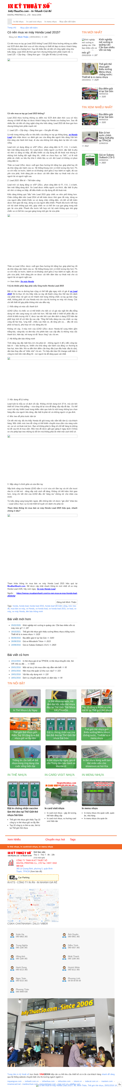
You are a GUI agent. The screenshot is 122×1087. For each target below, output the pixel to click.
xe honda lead (42, 608)
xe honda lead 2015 (57, 608)
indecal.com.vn (91, 1081)
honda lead (24, 606)
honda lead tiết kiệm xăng (56, 606)
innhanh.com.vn (32, 1081)
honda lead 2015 (37, 606)
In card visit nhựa (34, 22)
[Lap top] (79, 1085)
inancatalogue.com (48, 1084)
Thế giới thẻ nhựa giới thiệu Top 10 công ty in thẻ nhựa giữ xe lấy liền (25, 735)
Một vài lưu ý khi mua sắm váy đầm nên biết (42, 667)
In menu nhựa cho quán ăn (95, 818)
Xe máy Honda (27, 281)
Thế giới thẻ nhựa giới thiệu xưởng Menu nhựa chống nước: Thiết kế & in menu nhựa (96, 733)
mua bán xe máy (18, 608)
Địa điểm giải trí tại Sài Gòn (35, 638)
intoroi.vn (78, 1081)
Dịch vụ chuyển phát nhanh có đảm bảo (40, 678)
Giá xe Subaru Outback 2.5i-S (36, 645)
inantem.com (107, 1081)
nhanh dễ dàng (108, 1074)
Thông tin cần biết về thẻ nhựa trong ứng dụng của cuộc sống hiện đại (25, 763)
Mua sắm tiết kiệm (68, 22)
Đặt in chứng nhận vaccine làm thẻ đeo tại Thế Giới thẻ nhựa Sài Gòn (61, 735)
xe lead (70, 608)
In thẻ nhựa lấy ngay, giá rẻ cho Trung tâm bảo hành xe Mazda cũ (61, 763)
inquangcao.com (14, 1081)
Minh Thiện (23, 37)
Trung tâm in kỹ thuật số (18, 1074)
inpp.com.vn (63, 1084)
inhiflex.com (75, 1084)
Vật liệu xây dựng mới (33, 674)
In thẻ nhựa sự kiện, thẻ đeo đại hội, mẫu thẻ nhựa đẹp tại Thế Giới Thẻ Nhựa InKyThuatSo (61, 706)
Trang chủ (11, 27)
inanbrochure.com (30, 1084)
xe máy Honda (18, 611)
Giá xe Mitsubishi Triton (33, 641)
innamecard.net (14, 1084)
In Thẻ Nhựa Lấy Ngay (25, 710)
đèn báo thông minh (34, 611)
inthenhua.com (48, 1081)
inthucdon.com (64, 1081)
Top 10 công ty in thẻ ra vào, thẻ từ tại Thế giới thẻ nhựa (96, 709)
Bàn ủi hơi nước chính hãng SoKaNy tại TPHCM (106, 136)
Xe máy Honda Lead (46, 589)
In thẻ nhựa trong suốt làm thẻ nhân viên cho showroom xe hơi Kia (97, 763)
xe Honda (30, 608)
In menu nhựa (50, 22)
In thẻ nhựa (18, 22)
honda (15, 606)
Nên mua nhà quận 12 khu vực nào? (39, 671)
